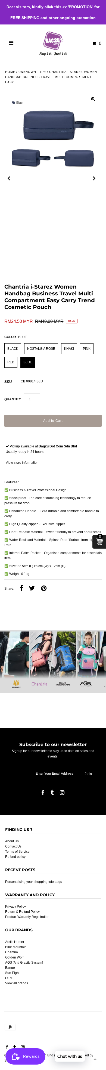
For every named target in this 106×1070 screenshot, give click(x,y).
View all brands (16, 983)
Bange (10, 968)
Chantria (11, 952)
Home (10, 71)
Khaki (69, 349)
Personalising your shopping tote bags (33, 882)
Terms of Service (17, 851)
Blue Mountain (16, 947)
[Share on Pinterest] (43, 588)
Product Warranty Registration (27, 917)
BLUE (27, 362)
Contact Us (13, 846)
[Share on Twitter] (32, 588)
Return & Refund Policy (22, 912)
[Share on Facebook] (21, 588)
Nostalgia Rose (41, 349)
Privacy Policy (15, 906)
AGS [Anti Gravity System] (24, 962)
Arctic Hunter (14, 942)
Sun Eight (12, 973)
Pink (87, 349)
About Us (12, 841)
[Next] (94, 178)
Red (10, 362)
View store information (22, 463)
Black (12, 349)
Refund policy (15, 857)
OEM (9, 978)
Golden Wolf (14, 957)
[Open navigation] (11, 44)
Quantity (12, 399)
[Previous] (9, 178)
